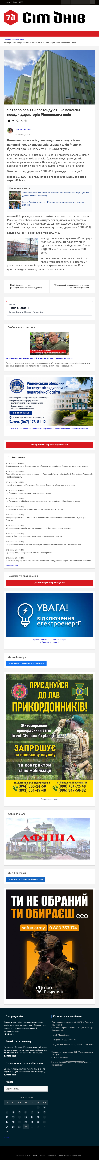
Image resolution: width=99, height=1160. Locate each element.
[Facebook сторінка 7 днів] (63, 2)
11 (13, 1117)
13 (26, 1117)
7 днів (34, 1155)
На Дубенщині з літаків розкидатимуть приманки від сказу (26, 286)
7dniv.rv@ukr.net (64, 1035)
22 (38, 1122)
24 (7, 1127)
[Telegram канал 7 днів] (82, 2)
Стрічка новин (16, 457)
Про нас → (9, 1034)
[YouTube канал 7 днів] (87, 2)
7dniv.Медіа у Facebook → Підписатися (26, 663)
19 (19, 1122)
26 (19, 1127)
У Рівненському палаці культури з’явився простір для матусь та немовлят (39, 528)
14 (32, 1117)
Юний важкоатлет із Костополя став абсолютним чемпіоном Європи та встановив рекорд (47, 466)
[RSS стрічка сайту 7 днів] (73, 2)
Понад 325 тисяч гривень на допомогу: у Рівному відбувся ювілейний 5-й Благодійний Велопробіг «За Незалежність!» (49, 475)
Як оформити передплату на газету (49, 445)
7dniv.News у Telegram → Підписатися (25, 879)
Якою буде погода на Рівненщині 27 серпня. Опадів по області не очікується (40, 485)
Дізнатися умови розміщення (50, 583)
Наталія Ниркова (23, 129)
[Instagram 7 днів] (68, 2)
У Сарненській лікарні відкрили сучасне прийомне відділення (71, 286)
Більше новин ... (12, 565)
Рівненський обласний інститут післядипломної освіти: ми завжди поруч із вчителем (49, 429)
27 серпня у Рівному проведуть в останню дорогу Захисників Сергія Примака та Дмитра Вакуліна (45, 518)
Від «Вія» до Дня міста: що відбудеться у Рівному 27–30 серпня (34, 509)
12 (19, 1117)
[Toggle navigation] (7, 34)
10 (7, 1117)
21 (32, 1122)
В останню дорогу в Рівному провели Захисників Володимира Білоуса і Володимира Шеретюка (48, 561)
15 (38, 1117)
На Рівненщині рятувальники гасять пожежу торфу (29, 493)
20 (26, 1122)
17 (7, 1122)
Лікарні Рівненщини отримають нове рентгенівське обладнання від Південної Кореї (43, 544)
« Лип (6, 1138)
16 (44, 1117)
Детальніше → (11, 1056)
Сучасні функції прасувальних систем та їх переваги (29, 552)
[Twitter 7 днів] (77, 2)
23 (44, 1122)
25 (13, 1127)
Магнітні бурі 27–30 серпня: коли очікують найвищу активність (34, 536)
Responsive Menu (92, 2)
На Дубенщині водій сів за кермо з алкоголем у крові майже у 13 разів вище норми (43, 501)
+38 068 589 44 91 (68, 1040)
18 (13, 1122)
